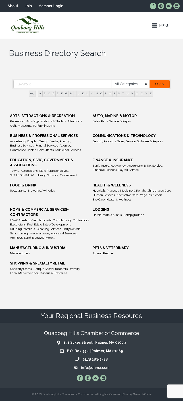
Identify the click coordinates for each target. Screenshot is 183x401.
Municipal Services (68, 150)
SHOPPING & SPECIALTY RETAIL (37, 263)
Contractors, (81, 220)
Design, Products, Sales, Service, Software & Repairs (128, 141)
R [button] (114, 93)
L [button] (87, 93)
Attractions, (75, 121)
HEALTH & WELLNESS (112, 185)
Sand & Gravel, (34, 237)
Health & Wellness (118, 199)
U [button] (128, 93)
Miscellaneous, (40, 233)
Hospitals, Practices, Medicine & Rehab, (119, 190)
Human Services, (104, 195)
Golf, (13, 125)
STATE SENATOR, (22, 175)
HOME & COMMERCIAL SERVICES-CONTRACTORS (39, 212)
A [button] (40, 93)
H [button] (71, 93)
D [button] (53, 93)
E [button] (57, 93)
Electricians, (18, 224)
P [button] (105, 93)
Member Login (50, 6)
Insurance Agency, (113, 165)
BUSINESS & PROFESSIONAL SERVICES (44, 136)
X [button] (142, 93)
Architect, (16, 237)
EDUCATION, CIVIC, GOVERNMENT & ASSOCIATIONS (41, 162)
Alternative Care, (127, 195)
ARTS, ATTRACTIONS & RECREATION (42, 116)
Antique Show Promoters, (50, 269)
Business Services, (22, 145)
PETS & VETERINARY (111, 248)
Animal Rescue (103, 253)
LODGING (101, 209)
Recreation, (17, 121)
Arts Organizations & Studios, (46, 121)
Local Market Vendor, (24, 273)
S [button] (119, 93)
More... (50, 237)
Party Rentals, (72, 229)
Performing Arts (44, 125)
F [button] (62, 93)
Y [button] (146, 93)
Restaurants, (18, 190)
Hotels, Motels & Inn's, (107, 215)
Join (28, 6)
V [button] (132, 93)
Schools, (53, 175)
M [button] (92, 93)
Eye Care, (99, 199)
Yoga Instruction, (151, 195)
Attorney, (66, 145)
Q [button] (110, 93)
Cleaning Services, (49, 229)
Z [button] (151, 93)
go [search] (161, 84)
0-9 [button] (32, 93)
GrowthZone (142, 394)
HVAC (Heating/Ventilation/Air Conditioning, (40, 220)
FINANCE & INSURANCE (113, 160)
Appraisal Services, (64, 233)
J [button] (78, 93)
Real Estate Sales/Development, (49, 224)
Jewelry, (74, 269)
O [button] (101, 93)
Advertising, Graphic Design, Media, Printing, (40, 141)
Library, (41, 175)
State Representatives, (54, 170)
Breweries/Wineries (41, 190)
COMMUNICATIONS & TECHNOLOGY (124, 136)
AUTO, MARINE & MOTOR (115, 116)
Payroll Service (129, 170)
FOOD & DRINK (23, 185)
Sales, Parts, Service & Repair (112, 121)
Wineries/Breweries (53, 273)
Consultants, (45, 150)
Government (68, 175)
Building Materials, (22, 229)
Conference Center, (23, 150)
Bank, (96, 165)
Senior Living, (19, 233)
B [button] (44, 93)
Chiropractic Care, (159, 190)
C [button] (49, 93)
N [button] (97, 93)
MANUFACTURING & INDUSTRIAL (39, 248)
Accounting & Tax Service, (145, 165)
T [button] (123, 93)
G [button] (66, 93)
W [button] (137, 93)
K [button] (83, 93)
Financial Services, (105, 170)
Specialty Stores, (21, 269)
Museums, (25, 125)
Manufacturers (20, 253)
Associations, (29, 170)
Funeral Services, (46, 145)
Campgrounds (133, 215)
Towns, (15, 170)
